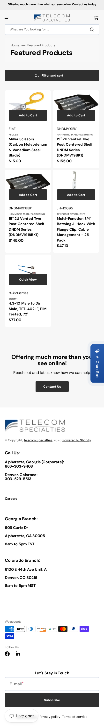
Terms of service (75, 717)
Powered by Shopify (76, 440)
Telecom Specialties (38, 440)
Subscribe (52, 700)
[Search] (93, 29)
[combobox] (52, 29)
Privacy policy (49, 717)
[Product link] (28, 129)
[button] (6, 18)
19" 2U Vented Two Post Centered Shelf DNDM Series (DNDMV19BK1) (75, 147)
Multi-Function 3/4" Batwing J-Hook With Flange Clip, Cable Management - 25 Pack (76, 229)
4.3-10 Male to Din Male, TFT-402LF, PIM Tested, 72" (27, 309)
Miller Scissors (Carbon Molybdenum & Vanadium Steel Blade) (28, 147)
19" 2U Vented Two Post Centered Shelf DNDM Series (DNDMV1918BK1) (27, 226)
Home (15, 45)
